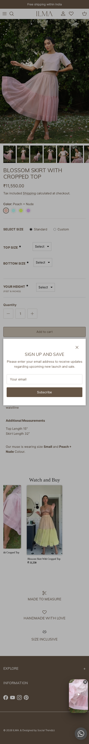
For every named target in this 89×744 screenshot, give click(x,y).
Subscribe (44, 392)
